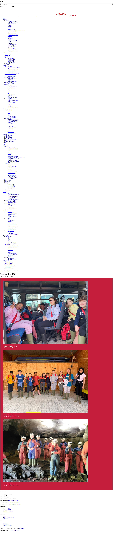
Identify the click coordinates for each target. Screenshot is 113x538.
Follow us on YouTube (7, 509)
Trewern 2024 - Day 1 (10, 346)
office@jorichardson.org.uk (13, 500)
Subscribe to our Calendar (7, 510)
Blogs (8, 271)
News (5, 271)
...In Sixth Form (6, 524)
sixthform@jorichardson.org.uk (13, 502)
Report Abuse (5, 518)
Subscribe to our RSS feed (8, 511)
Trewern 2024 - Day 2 (10, 415)
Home (1, 271)
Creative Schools (13, 530)
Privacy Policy (21, 528)
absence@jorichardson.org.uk (15, 504)
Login (18, 530)
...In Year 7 (5, 523)
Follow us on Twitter (7, 508)
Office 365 (5, 516)
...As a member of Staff (7, 525)
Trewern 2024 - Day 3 (10, 484)
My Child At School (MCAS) (8, 517)
